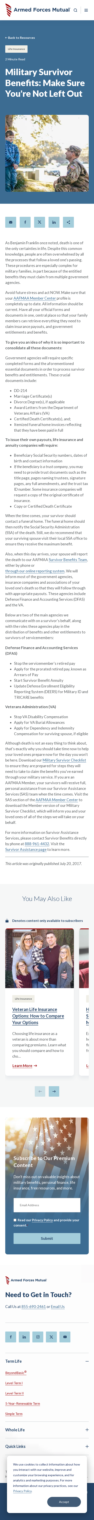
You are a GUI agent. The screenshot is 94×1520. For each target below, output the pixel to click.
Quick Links (15, 1446)
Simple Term (14, 1414)
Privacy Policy (22, 1491)
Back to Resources (21, 37)
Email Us (58, 1306)
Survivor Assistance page (26, 849)
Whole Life (15, 1429)
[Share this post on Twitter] (39, 222)
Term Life (13, 1361)
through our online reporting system (34, 571)
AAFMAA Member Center (35, 298)
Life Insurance (16, 49)
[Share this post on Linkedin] (54, 222)
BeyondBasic (15, 1372)
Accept (64, 1502)
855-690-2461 (33, 1306)
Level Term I (14, 1383)
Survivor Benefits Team (68, 559)
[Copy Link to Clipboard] (68, 222)
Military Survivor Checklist (64, 760)
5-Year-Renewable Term (22, 1403)
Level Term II (14, 1393)
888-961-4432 (37, 843)
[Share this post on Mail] (10, 222)
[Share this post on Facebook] (25, 222)
